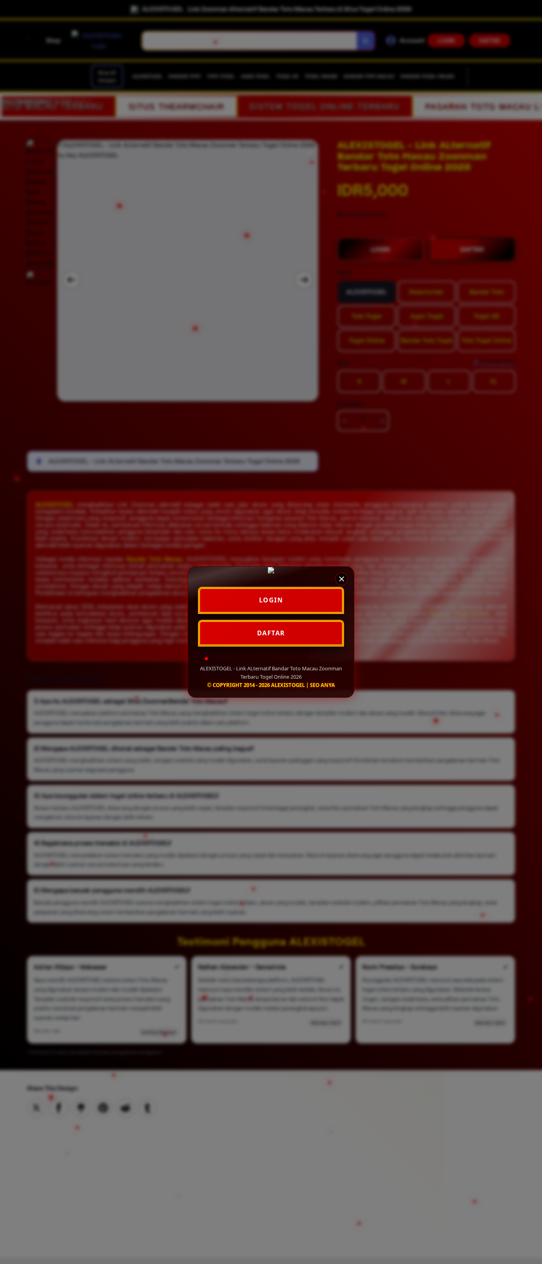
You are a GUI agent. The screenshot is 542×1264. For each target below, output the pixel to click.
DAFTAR (271, 633)
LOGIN (271, 600)
